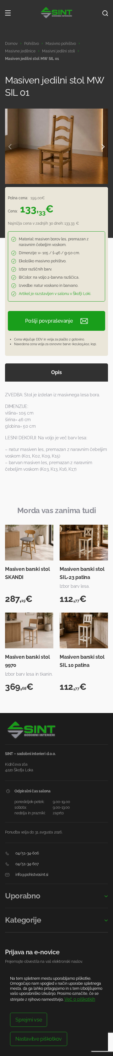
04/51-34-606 (26, 853)
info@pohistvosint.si (31, 874)
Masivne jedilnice (20, 51)
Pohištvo (31, 43)
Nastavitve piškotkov (38, 1039)
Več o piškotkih (79, 999)
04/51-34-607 (26, 864)
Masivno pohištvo (61, 43)
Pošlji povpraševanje (49, 321)
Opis (56, 372)
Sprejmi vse (28, 1020)
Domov (11, 43)
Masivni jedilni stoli (58, 51)
